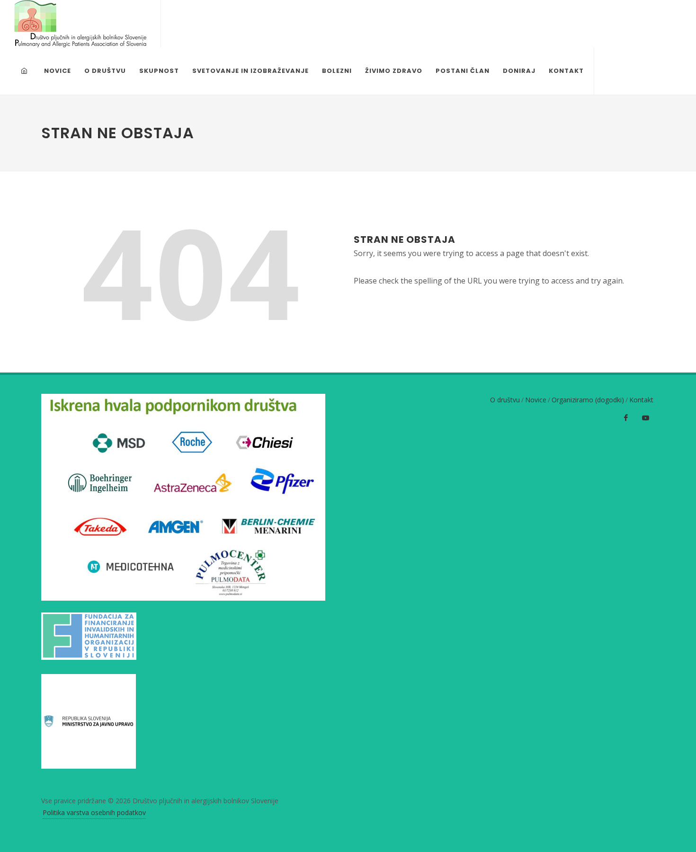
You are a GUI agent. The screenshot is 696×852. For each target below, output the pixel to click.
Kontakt (641, 399)
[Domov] (25, 71)
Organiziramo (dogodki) (588, 399)
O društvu (505, 399)
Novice (535, 399)
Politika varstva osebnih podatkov (94, 812)
